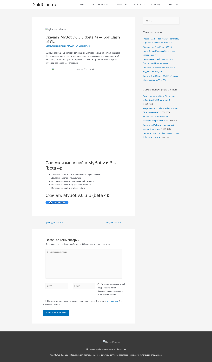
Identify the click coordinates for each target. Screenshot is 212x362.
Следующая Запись (115, 222)
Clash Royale (157, 4)
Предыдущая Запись (53, 222)
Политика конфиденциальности (100, 349)
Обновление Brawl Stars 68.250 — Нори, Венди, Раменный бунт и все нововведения (159, 51)
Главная (82, 4)
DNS (92, 4)
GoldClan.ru (44, 4)
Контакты (173, 4)
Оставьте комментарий (56, 45)
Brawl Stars (103, 4)
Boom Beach (139, 4)
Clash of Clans (121, 4)
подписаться (112, 301)
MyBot (71, 45)
